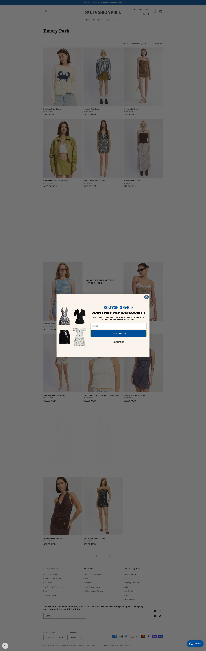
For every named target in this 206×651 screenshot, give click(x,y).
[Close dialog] (146, 297)
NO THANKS (118, 342)
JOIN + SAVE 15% (118, 333)
